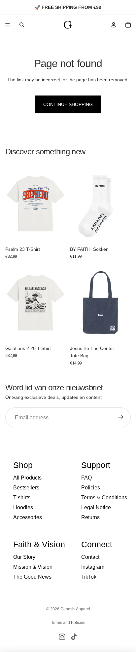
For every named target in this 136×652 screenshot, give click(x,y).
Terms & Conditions (104, 497)
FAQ (86, 477)
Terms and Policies (68, 622)
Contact (90, 557)
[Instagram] (62, 637)
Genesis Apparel (75, 609)
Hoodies (23, 507)
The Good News (32, 577)
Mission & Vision (32, 567)
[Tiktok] (74, 637)
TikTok (88, 577)
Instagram (92, 567)
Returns (90, 517)
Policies (90, 487)
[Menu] (7, 24)
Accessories (27, 517)
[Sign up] (121, 417)
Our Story (24, 557)
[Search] (22, 25)
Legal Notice (96, 507)
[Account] (113, 25)
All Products (27, 477)
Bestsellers (26, 487)
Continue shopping (68, 104)
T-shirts (21, 497)
